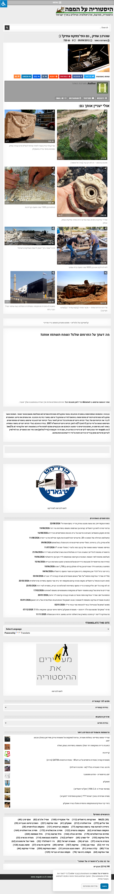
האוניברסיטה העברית (26, 823)
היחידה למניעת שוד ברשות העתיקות (90, 826)
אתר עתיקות (49, 823)
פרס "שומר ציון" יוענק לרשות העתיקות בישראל (36, 248)
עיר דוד (103, 845)
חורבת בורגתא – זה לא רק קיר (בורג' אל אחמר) (89, 162)
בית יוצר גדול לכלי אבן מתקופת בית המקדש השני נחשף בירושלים (81, 571)
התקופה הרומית (75, 830)
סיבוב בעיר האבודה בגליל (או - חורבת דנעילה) (90, 767)
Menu (55, 2)
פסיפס (58, 845)
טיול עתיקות (100, 837)
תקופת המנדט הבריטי (57, 852)
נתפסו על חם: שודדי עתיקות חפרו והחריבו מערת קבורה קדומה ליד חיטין (79, 595)
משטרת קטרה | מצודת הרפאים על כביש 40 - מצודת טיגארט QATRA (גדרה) (78, 760)
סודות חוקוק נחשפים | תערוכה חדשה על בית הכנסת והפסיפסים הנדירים (79, 533)
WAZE (103, 819)
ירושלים (66, 837)
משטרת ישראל (66, 841)
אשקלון (106, 781)
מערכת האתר (100, 40)
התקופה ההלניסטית (33, 826)
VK (43, 76)
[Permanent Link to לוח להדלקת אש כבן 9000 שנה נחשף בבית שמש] (82, 246)
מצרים (83, 841)
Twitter (88, 76)
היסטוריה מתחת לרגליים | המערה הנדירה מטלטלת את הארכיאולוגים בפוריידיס (76, 552)
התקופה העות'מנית (98, 830)
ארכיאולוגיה (82, 823)
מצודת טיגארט (100, 841)
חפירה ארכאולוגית (51, 830)
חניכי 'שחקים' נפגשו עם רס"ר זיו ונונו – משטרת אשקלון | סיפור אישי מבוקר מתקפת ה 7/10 (72, 609)
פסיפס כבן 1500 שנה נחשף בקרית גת (40, 207)
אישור (104, 886)
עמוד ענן (88, 845)
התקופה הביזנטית (58, 826)
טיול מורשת (53, 834)
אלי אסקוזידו (60, 819)
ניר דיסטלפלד (46, 841)
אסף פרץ (24, 819)
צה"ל (104, 848)
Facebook (76, 76)
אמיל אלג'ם (41, 819)
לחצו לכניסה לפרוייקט (57, 508)
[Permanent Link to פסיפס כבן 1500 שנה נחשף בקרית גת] (30, 185)
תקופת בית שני (82, 852)
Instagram (74, 98)
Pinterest (64, 76)
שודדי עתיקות (25, 848)
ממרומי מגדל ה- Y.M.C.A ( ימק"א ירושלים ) (92, 788)
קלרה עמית (89, 848)
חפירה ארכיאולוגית (25, 830)
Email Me (60, 98)
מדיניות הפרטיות (90, 886)
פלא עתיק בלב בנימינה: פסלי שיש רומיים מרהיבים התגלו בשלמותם (81, 542)
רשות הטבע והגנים (69, 848)
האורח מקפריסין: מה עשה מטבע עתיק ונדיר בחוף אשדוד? (85, 523)
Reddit (52, 76)
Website (101, 98)
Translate (25, 633)
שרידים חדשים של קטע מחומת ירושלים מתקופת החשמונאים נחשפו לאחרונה (77, 590)
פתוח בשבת (21, 845)
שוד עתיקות (101, 852)
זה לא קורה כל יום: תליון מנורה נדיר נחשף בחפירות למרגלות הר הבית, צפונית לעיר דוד (73, 585)
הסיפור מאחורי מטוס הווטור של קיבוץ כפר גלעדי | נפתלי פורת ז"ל (82, 547)
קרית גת (106, 752)
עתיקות (72, 845)
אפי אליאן (101, 823)
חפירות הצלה (73, 834)
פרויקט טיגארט (41, 845)
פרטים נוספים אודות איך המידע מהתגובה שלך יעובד (41, 402)
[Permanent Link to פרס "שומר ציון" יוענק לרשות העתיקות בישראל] (30, 236)
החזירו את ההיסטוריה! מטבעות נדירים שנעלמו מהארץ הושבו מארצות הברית (77, 561)
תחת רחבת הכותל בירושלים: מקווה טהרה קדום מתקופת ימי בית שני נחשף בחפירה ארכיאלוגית (69, 580)
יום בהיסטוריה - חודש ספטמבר (96, 774)
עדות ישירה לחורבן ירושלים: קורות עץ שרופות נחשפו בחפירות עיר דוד (80, 528)
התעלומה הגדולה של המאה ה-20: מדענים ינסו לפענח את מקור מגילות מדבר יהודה (75, 537)
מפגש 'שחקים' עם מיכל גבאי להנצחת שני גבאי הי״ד (87, 604)
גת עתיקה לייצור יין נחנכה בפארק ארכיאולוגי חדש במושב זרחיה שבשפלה (78, 614)
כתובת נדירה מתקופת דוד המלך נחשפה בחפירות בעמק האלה (83, 745)
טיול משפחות (34, 834)
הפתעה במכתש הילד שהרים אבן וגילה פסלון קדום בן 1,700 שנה (82, 566)
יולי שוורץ (83, 837)
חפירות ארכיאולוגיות (96, 834)
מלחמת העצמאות (47, 837)
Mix (16, 76)
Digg (35, 76)
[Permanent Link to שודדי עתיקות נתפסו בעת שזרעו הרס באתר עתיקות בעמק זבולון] (82, 192)
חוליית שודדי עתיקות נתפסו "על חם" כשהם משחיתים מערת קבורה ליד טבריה (77, 576)
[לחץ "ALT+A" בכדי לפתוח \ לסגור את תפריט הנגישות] (3, 3)
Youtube (88, 98)
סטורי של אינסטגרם (23, 841)
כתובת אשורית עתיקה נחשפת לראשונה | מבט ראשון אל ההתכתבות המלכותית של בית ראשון (70, 600)
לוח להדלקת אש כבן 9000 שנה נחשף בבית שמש (88, 267)
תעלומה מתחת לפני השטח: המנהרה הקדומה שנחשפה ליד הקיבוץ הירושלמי (77, 556)
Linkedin (26, 76)
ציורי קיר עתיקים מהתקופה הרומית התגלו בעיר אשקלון (86, 803)
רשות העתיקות (46, 848)
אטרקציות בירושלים (84, 819)
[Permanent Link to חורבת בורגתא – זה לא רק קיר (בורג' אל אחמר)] (82, 135)
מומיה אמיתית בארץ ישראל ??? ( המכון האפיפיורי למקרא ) (85, 796)
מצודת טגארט (25, 837)
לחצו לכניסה (57, 691)
